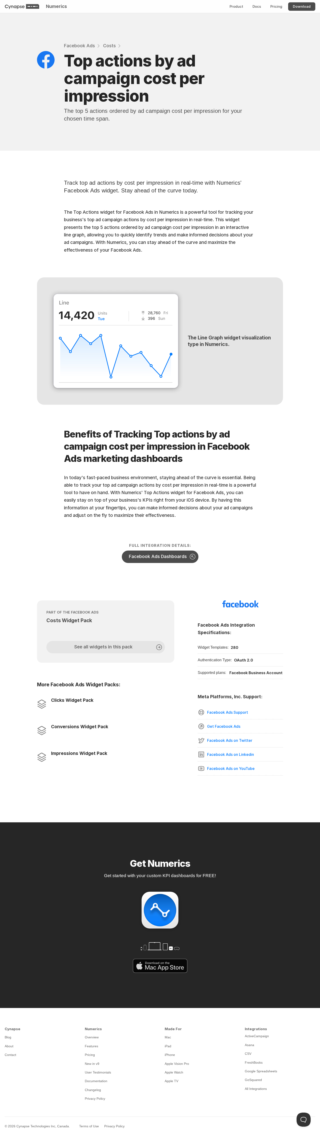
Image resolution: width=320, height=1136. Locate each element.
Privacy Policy (114, 1126)
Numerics (56, 6)
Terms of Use (89, 1126)
